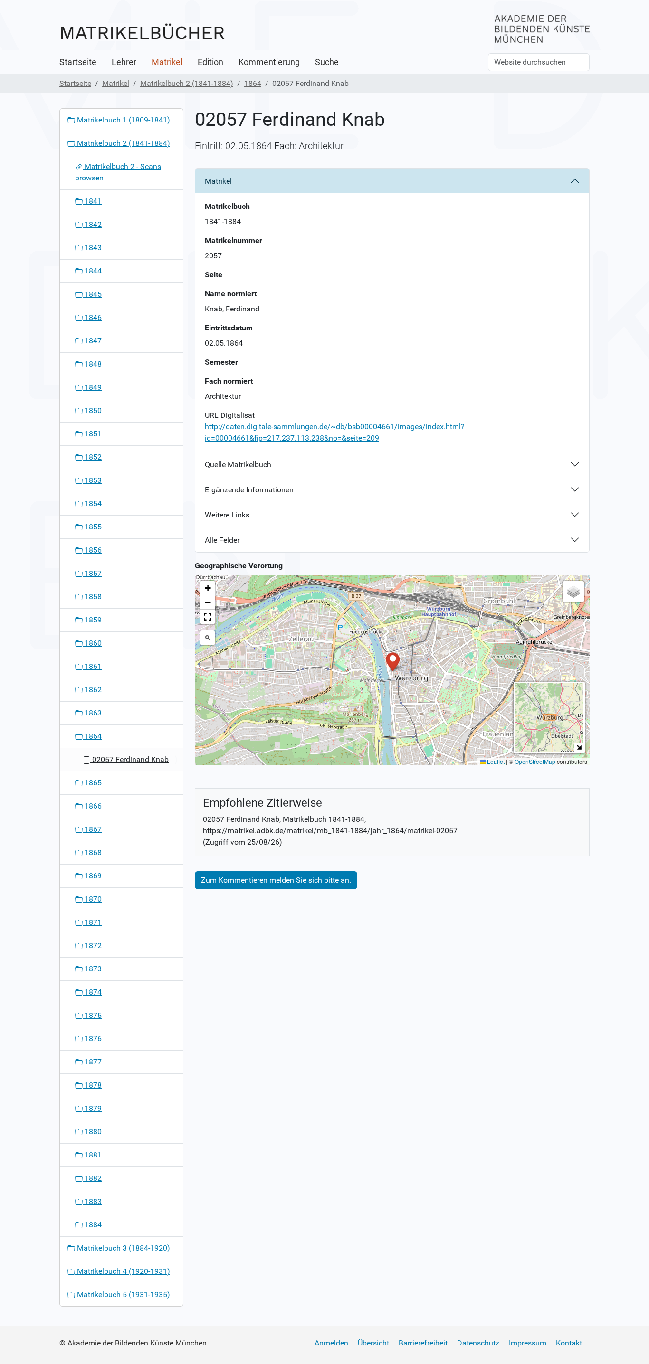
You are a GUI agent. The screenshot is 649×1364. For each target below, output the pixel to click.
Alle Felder (222, 540)
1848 (92, 363)
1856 (92, 550)
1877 (92, 1061)
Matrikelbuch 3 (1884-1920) (122, 1247)
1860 (92, 643)
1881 (92, 1154)
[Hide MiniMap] (578, 747)
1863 (92, 712)
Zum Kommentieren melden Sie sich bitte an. (276, 879)
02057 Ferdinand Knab (129, 759)
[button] (392, 661)
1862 (92, 689)
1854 (92, 503)
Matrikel (167, 62)
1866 (92, 805)
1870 (92, 898)
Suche (327, 62)
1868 (92, 852)
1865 (92, 782)
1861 (92, 666)
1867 (92, 829)
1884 (92, 1224)
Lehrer (124, 62)
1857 (92, 573)
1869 (92, 875)
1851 (92, 433)
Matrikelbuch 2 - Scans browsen (118, 172)
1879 (92, 1108)
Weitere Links (227, 514)
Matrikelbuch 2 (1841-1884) (186, 83)
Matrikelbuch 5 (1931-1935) (122, 1294)
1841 (92, 201)
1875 (92, 1015)
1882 (92, 1178)
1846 (92, 317)
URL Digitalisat (230, 415)
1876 (92, 1038)
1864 (252, 83)
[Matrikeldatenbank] (142, 32)
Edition (210, 62)
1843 (92, 247)
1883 (92, 1201)
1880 (92, 1131)
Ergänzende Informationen (249, 489)
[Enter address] (207, 637)
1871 (92, 922)
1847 (92, 340)
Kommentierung (269, 62)
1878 (92, 1085)
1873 (92, 968)
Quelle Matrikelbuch (238, 464)
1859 (92, 619)
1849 (92, 387)
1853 (92, 480)
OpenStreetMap (535, 761)
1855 (92, 526)
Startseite (77, 62)
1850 (92, 410)
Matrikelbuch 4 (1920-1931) (122, 1271)
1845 (92, 294)
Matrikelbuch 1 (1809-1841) (122, 119)
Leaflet (495, 761)
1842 (92, 224)
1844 (92, 270)
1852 (92, 456)
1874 (92, 992)
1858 (92, 596)
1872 (92, 945)
